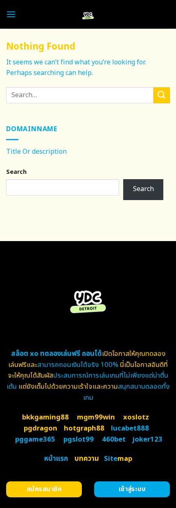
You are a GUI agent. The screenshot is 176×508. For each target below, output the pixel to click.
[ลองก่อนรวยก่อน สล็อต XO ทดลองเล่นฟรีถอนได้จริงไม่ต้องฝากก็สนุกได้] (88, 14)
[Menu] (11, 14)
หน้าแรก (56, 458)
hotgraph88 (84, 428)
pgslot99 (78, 439)
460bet (114, 439)
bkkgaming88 (45, 417)
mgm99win (96, 417)
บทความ (86, 458)
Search (16, 172)
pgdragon (40, 428)
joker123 (147, 439)
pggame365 (35, 439)
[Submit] (161, 95)
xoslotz (136, 417)
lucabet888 (130, 428)
